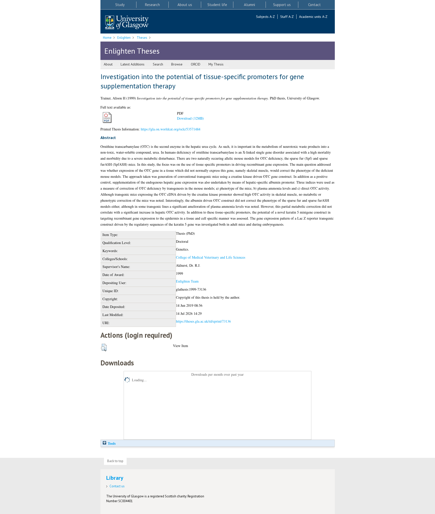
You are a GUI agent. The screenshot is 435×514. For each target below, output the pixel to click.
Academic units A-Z (313, 16)
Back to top (115, 461)
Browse (177, 64)
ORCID (195, 64)
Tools (111, 443)
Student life (217, 4)
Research (152, 4)
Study (120, 4)
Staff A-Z (287, 16)
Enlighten (124, 38)
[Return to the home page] (127, 23)
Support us (282, 4)
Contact (314, 4)
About (108, 64)
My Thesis (216, 64)
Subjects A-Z (265, 16)
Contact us (117, 486)
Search (158, 64)
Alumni (249, 4)
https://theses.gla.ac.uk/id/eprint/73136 (203, 321)
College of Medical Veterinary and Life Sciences (210, 257)
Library (114, 477)
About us (184, 4)
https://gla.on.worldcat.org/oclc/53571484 (170, 129)
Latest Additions (132, 64)
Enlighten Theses (132, 51)
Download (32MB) (190, 118)
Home (107, 38)
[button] (103, 347)
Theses (142, 38)
